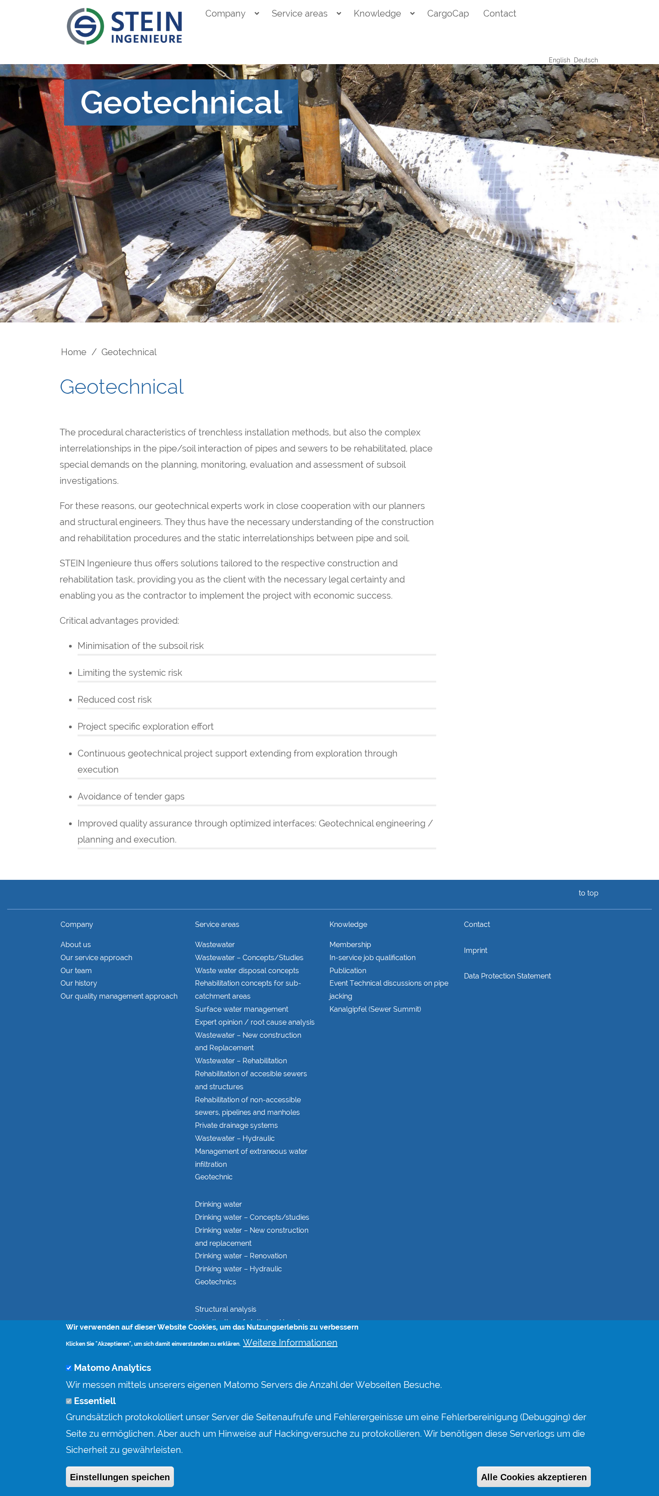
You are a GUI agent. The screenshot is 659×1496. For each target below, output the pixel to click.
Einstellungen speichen (120, 1477)
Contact (499, 13)
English (559, 60)
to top (587, 893)
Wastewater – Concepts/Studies (249, 957)
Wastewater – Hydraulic (235, 1138)
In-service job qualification (373, 957)
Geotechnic (214, 1177)
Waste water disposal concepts (247, 970)
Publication (348, 970)
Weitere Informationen (290, 1342)
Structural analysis (225, 1309)
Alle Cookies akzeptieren (534, 1477)
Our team (76, 970)
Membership (350, 944)
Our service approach (96, 957)
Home (74, 352)
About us (76, 944)
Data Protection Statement (507, 976)
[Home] (124, 26)
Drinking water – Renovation (241, 1256)
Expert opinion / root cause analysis (255, 1022)
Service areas (300, 13)
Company (225, 13)
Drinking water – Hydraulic (238, 1269)
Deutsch (586, 60)
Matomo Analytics (112, 1368)
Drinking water (218, 1204)
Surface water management (241, 1009)
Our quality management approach (119, 996)
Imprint (475, 950)
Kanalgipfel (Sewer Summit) (375, 1009)
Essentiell (95, 1401)
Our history (79, 983)
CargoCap (448, 13)
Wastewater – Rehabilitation (241, 1061)
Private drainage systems (236, 1125)
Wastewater (215, 944)
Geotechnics (215, 1282)
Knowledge (377, 13)
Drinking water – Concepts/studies (252, 1217)
